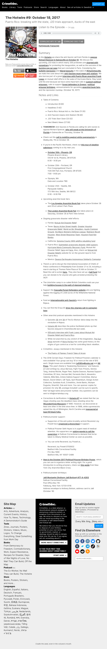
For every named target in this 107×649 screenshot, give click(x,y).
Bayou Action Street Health (65, 226)
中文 (6, 605)
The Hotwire (26, 574)
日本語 (14, 602)
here (63, 250)
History (23, 514)
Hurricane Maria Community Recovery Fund (66, 247)
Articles (8, 508)
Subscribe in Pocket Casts (31, 75)
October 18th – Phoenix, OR (60, 152)
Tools (19, 7)
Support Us (98, 4)
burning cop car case (48, 68)
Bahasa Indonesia (17, 605)
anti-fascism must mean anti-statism (81, 73)
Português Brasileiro (14, 596)
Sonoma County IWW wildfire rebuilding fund (76, 241)
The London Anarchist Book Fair (62, 211)
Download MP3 (50, 41)
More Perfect (68, 342)
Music (24, 530)
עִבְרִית (14, 621)
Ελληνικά (25, 599)
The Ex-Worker (11, 570)
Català (12, 627)
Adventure (14, 511)
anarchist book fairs (91, 87)
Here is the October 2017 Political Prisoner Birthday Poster (69, 460)
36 (57, 320)
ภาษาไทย (22, 621)
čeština (7, 608)
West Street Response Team (68, 235)
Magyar (24, 608)
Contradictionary (22, 549)
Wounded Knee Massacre (54, 404)
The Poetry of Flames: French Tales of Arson (67, 353)
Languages (53, 7)
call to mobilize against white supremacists (75, 137)
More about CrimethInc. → (53, 542)
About (63, 7)
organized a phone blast (69, 424)
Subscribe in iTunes (31, 71)
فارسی (15, 611)
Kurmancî (8, 630)
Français (17, 592)
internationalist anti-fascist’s (64, 300)
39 (63, 320)
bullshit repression (47, 71)
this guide (85, 465)
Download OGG (73, 41)
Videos (16, 530)
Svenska (25, 617)
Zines (6, 527)
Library (12, 7)
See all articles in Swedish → (80, 7)
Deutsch (8, 592)
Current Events (11, 514)
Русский (8, 599)
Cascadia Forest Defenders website (70, 290)
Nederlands (24, 611)
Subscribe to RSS (19, 71)
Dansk (7, 621)
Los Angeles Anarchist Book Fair (65, 203)
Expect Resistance (19, 552)
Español (16, 589)
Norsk (17, 630)
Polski (16, 599)
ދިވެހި (18, 627)
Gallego (24, 627)
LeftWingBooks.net (84, 363)
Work (6, 552)
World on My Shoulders (73, 229)
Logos (7, 533)
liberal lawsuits (66, 71)
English (7, 589)
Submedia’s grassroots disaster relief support (78, 245)
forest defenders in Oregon (74, 84)
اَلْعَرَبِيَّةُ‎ (22, 614)
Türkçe (7, 611)
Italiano (24, 589)
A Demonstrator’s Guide (15, 520)
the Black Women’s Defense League (70, 232)
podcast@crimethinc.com (25, 65)
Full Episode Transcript (49, 46)
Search (43, 7)
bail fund (93, 272)
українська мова (12, 624)
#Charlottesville (94, 71)
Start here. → (60, 555)
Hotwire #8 (52, 326)
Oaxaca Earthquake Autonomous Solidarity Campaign (78, 259)
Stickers (8, 530)
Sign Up (99, 526)
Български (23, 602)
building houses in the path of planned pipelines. (69, 285)
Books (5, 7)
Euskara (16, 608)
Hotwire (48, 57)
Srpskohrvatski (11, 614)
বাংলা (17, 617)
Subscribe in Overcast (19, 75)
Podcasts (28, 7)
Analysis (24, 511)
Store (36, 7)
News (15, 517)
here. (71, 250)
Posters (23, 527)
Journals (14, 527)
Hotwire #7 (74, 398)
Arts (6, 511)
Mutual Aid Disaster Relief (66, 223)
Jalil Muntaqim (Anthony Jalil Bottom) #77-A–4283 (66, 477)
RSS (13, 508)
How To (7, 517)
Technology (25, 517)
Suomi (7, 602)
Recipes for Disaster (13, 555)
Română (11, 617)
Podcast (8, 567)
